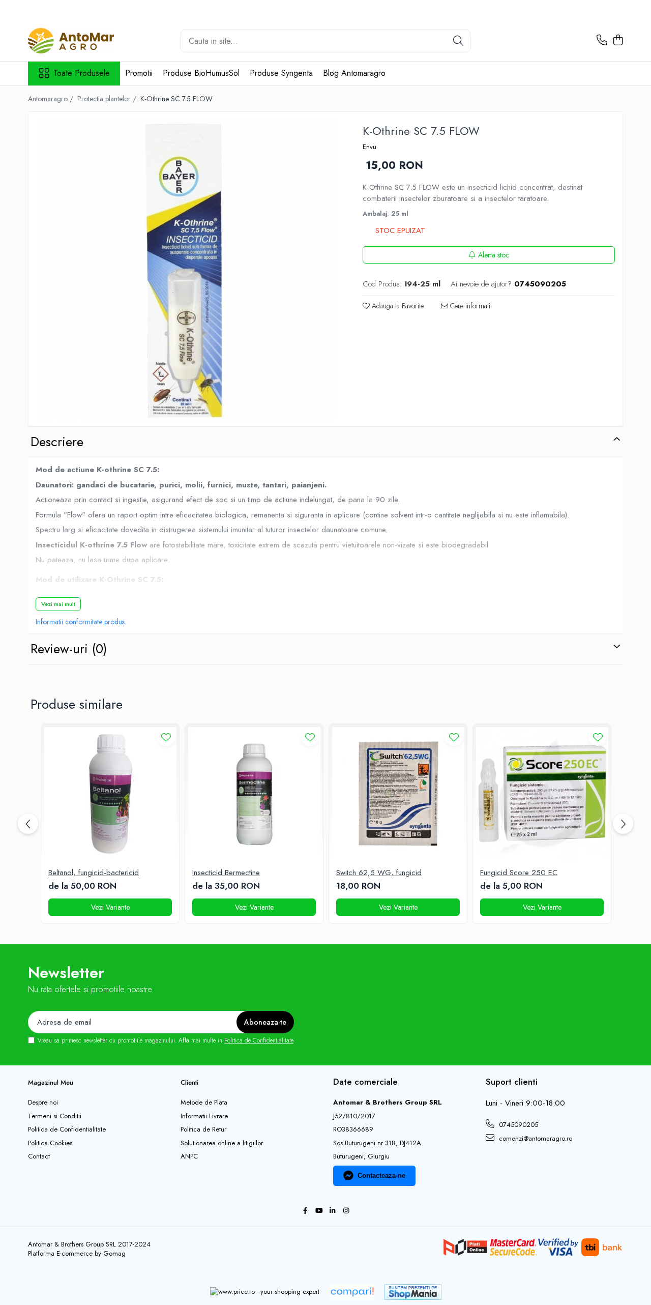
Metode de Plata (204, 1102)
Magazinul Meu (50, 1082)
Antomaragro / (51, 99)
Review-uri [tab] (69, 648)
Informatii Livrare (204, 1116)
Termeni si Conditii (54, 1116)
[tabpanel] (186, 270)
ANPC (189, 1156)
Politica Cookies (50, 1143)
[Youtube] (318, 1211)
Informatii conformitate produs (80, 621)
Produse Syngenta (281, 73)
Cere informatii (470, 306)
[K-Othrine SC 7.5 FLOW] (186, 270)
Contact (39, 1156)
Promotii (139, 73)
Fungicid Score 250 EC (518, 873)
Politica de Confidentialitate (258, 1040)
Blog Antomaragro (354, 73)
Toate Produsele (81, 73)
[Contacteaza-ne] (602, 41)
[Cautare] (458, 41)
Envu (369, 147)
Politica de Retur (203, 1129)
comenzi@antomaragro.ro (534, 1138)
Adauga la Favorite (397, 306)
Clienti (189, 1082)
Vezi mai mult (58, 604)
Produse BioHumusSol (201, 73)
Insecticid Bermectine (226, 873)
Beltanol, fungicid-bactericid (93, 873)
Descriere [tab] (57, 441)
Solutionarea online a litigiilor (222, 1143)
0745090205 (517, 1124)
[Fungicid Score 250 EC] (542, 793)
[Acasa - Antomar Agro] (79, 40)
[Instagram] (346, 1211)
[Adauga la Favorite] (166, 737)
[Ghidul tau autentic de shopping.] (352, 1292)
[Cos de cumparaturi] (617, 41)
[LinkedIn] (332, 1211)
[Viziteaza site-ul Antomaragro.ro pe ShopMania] (412, 1292)
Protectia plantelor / (107, 99)
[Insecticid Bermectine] (254, 793)
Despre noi (43, 1102)
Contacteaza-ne (381, 1175)
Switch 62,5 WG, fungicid (379, 873)
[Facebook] (305, 1211)
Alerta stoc (493, 255)
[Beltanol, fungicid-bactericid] (110, 793)
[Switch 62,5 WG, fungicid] (398, 793)
